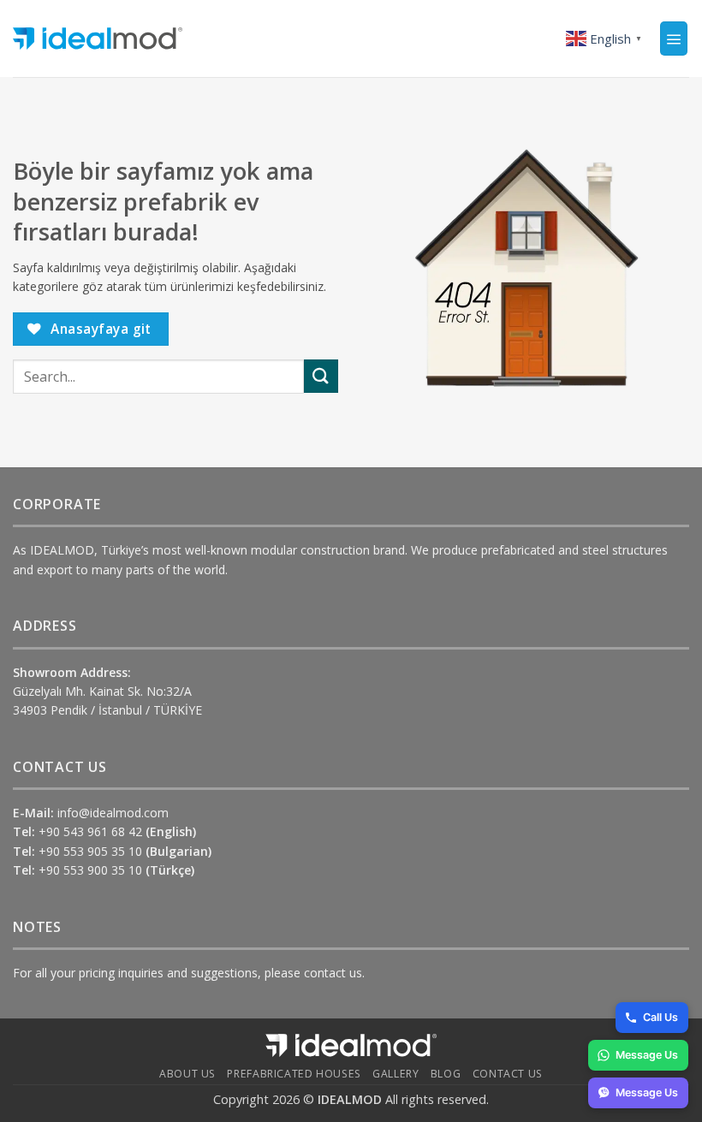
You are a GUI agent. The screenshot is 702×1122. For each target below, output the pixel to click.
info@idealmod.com (113, 812)
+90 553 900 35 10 (116, 870)
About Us (187, 1073)
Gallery (395, 1073)
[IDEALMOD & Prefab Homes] (97, 38)
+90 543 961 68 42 (117, 831)
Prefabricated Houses (293, 1073)
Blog (446, 1073)
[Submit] (321, 376)
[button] (673, 38)
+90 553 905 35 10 (125, 851)
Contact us (508, 1073)
